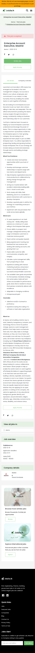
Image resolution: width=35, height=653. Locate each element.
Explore (10, 555)
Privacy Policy (5, 622)
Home (13, 22)
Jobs (2, 606)
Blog (2, 616)
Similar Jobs (17, 61)
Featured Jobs (6, 609)
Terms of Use (5, 626)
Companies (5, 613)
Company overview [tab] (24, 81)
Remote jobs (21, 22)
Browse (10, 519)
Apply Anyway (17, 67)
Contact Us (5, 619)
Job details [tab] (10, 81)
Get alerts (29, 643)
